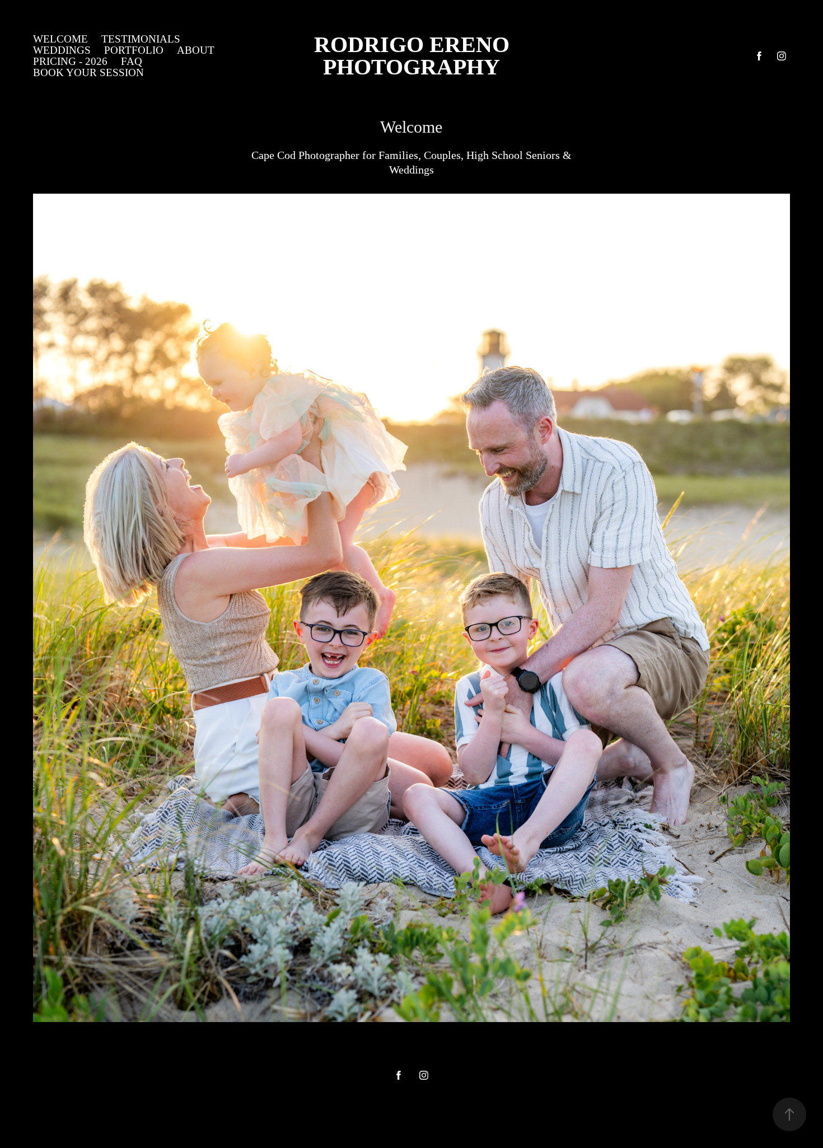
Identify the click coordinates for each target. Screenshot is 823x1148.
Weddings (62, 50)
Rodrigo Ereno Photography (484, 55)
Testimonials (140, 39)
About (195, 50)
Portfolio (133, 50)
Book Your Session (88, 72)
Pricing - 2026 (70, 61)
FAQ (131, 61)
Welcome (60, 39)
